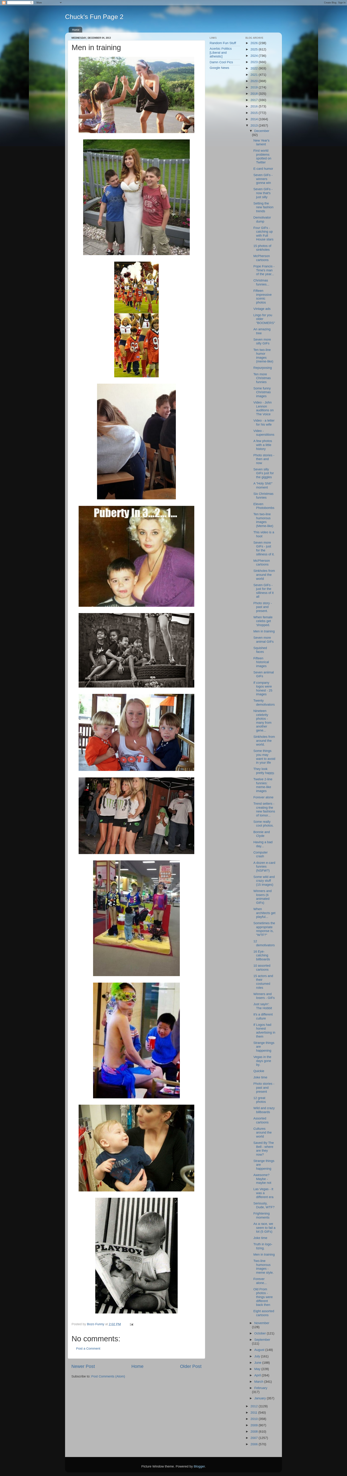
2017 (254, 100)
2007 (254, 1438)
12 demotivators (264, 943)
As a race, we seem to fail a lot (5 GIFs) (264, 1227)
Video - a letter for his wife (264, 422)
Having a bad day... (263, 844)
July (257, 1356)
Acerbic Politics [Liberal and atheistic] (221, 52)
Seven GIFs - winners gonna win (263, 179)
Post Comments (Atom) (108, 1376)
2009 (254, 1425)
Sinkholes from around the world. (264, 740)
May (257, 1369)
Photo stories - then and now (263, 459)
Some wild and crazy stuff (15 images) (264, 880)
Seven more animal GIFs (263, 639)
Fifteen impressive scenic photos (262, 296)
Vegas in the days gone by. (262, 1061)
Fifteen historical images (261, 662)
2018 (254, 93)
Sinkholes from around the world (264, 574)
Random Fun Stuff (223, 43)
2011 (254, 1412)
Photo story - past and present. (262, 607)
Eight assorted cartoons (263, 1313)
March (259, 1381)
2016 (254, 106)
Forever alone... (260, 1281)
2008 (254, 1431)
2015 (254, 113)
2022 (254, 68)
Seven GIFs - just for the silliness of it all (263, 591)
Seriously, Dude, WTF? (264, 1205)
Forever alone (263, 797)
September (262, 1339)
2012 (254, 1406)
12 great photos (259, 1100)
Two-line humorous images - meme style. (263, 1266)
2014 (254, 119)
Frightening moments (261, 1215)
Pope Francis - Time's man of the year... (264, 270)
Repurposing (262, 368)
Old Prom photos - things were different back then (263, 1297)
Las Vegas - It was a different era (263, 1193)
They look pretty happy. (264, 771)
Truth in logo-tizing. (262, 1246)
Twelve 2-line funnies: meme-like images (262, 785)
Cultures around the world (262, 1132)
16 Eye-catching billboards (261, 955)
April (258, 1375)
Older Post (191, 1366)
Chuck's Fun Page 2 (94, 16)
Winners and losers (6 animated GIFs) (262, 897)
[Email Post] (131, 1324)
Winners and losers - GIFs (264, 996)
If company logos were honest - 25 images (262, 688)
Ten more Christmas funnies (262, 378)
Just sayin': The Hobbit (262, 1006)
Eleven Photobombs (263, 506)
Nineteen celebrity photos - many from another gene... (262, 720)
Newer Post (83, 1366)
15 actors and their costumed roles (263, 981)
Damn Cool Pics (221, 62)
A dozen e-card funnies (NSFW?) (264, 866)
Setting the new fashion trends (263, 207)
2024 (254, 55)
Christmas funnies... (261, 282)
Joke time (260, 1077)
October (260, 1333)
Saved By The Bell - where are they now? (263, 1148)
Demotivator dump (262, 219)
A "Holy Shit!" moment (262, 485)
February (260, 1388)
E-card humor (263, 168)
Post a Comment (88, 1348)
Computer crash (260, 854)
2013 (254, 125)
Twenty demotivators (264, 702)
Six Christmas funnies (263, 496)
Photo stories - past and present (263, 1087)
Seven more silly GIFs (262, 341)
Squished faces (260, 650)
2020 (254, 81)
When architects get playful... (264, 913)
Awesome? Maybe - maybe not (262, 1179)
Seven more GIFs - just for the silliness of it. (264, 548)
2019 (254, 87)
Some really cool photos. (263, 823)
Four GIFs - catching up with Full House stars (263, 233)
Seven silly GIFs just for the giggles (263, 473)
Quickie (258, 1071)
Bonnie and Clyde (261, 834)
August (259, 1350)
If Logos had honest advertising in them (264, 1030)
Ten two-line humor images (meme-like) (263, 355)
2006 (254, 1444)
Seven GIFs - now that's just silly (263, 193)
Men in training (264, 631)
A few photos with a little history (262, 445)
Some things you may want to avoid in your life (264, 756)
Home (75, 29)
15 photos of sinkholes (262, 248)
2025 (254, 49)
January (260, 1398)
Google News (219, 68)
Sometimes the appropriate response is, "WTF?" (264, 929)
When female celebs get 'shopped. (263, 621)
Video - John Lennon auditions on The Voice (263, 408)
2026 (254, 43)
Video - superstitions (263, 433)
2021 (254, 74)
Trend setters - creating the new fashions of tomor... (264, 809)
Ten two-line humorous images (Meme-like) (263, 520)
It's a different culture (263, 1016)
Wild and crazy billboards (264, 1110)
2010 (254, 1419)
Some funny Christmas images (262, 392)
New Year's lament (261, 142)
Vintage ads (262, 309)
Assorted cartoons (261, 1120)
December (261, 131)
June (258, 1362)
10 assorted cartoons (261, 967)
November (261, 1323)
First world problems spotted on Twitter (262, 156)
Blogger (199, 1466)
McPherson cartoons (261, 258)
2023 (254, 62)
